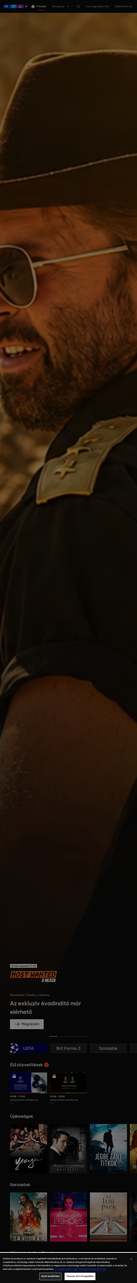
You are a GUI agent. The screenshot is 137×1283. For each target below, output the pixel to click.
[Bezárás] (131, 1259)
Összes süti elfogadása (80, 1276)
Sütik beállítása (50, 1276)
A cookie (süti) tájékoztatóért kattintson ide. (80, 1269)
